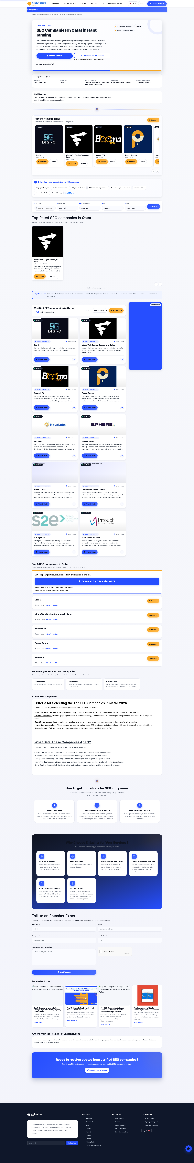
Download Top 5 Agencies (93, 55)
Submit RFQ (117, 310)
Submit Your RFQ (56, 56)
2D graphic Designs (42, 188)
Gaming (88, 1138)
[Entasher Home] (36, 4)
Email (100, 924)
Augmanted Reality (42, 193)
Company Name (37, 936)
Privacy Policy (90, 1142)
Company (82, 3)
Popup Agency (131, 155)
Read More (69, 193)
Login (142, 3)
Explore (118, 1122)
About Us (89, 1118)
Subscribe (72, 1143)
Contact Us (90, 1122)
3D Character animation (60, 188)
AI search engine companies (120, 188)
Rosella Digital (40, 489)
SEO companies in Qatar (57, 14)
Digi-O (39, 155)
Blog (87, 1125)
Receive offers (120, 1125)
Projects (88, 1132)
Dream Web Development (93, 489)
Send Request (65, 972)
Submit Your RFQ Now (98, 1070)
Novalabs (159, 155)
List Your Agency (97, 3)
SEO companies (42, 14)
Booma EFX (100, 155)
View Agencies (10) (46, 64)
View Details (43, 359)
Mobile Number (103, 936)
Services (55, 3)
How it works (119, 1118)
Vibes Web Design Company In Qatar (78, 156)
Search (154, 206)
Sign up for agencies (152, 1122)
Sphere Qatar (88, 441)
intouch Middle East (91, 538)
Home (34, 14)
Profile (53, 161)
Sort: (89, 310)
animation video (139, 188)
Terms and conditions (93, 1145)
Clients (88, 1128)
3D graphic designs (78, 188)
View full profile (52, 605)
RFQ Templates (120, 1128)
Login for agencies (151, 1125)
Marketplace (69, 3)
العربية (145, 1131)
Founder (89, 1135)
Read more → (39, 1022)
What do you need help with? (42, 947)
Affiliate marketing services (98, 188)
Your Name (36, 924)
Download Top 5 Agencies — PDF (98, 581)
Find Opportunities (114, 3)
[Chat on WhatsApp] (188, 1148)
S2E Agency (39, 538)
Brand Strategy (57, 193)
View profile (52, 276)
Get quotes (153, 120)
